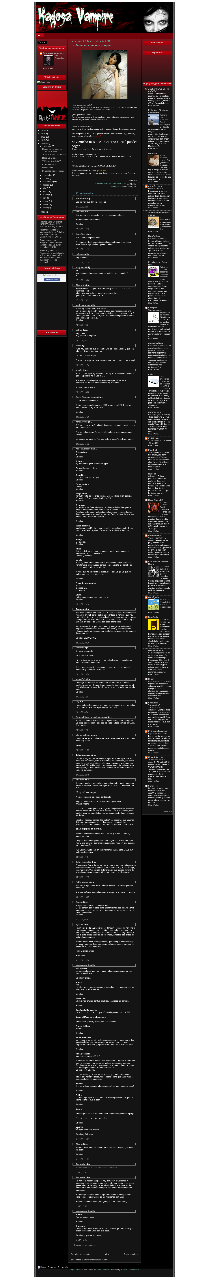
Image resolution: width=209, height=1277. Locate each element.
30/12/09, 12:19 (82, 877)
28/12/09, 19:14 (82, 604)
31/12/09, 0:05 (82, 919)
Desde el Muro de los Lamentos (91, 717)
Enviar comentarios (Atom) (96, 1260)
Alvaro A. (80, 285)
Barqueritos (81, 198)
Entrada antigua (131, 1254)
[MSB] (151, 679)
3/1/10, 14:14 (81, 1240)
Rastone (152, 474)
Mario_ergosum (83, 305)
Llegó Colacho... (49, 158)
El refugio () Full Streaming (159, 415)
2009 (43, 143)
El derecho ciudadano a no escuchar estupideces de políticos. (159, 348)
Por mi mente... (155, 536)
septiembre (48, 182)
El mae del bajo (83, 735)
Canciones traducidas (53, 53)
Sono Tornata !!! (155, 441)
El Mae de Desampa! (158, 731)
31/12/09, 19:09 (82, 1139)
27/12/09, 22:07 (82, 207)
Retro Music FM (155, 500)
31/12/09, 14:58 (82, 960)
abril (45, 198)
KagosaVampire (83, 449)
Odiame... (152, 476)
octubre (46, 178)
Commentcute (134, 1270)
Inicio (107, 1254)
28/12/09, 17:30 (82, 417)
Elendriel (152, 450)
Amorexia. (80, 1164)
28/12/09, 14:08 (82, 392)
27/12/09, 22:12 (82, 229)
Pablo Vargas (82, 882)
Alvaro (79, 1144)
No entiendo (47, 168)
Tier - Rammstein (59, 57)
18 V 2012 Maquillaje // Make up (165, 602)
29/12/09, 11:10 (82, 750)
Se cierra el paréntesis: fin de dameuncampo (159, 654)
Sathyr (79, 330)
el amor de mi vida (164, 620)
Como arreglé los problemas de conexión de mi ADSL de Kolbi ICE (165, 383)
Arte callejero (154, 681)
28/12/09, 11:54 (82, 365)
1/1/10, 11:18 (81, 1172)
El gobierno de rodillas (165, 313)
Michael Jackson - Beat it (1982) (164, 506)
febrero (46, 205)
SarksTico (80, 234)
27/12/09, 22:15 (82, 262)
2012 (43, 134)
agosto (46, 185)
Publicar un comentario (84, 1245)
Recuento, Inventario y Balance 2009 (52, 150)
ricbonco (80, 212)
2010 (43, 140)
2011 (43, 137)
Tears (150, 452)
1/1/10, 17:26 (81, 1206)
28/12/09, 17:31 (82, 444)
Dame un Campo (156, 650)
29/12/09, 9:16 (82, 730)
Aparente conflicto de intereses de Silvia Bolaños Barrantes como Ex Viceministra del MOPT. (52, 233)
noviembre (48, 175)
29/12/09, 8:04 (82, 712)
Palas (78, 345)
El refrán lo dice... (50, 164)
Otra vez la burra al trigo (165, 567)
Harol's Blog (154, 236)
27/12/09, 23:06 (82, 280)
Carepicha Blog (155, 343)
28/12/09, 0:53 (82, 325)
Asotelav (80, 648)
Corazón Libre (155, 186)
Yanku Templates (103, 1270)
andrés (79, 370)
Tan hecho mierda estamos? (155, 709)
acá (136, 180)
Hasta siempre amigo (163, 157)
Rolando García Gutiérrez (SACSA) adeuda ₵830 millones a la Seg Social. (51, 224)
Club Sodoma (154, 412)
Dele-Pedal (153, 617)
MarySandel (81, 267)
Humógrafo (153, 597)
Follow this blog (52, 279)
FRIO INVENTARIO (156, 189)
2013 (43, 130)
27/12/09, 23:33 (82, 300)
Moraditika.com (155, 757)
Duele (151, 94)
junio (45, 191)
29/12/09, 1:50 (82, 697)
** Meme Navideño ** (51, 161)
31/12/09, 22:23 (82, 1159)
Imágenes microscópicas (53, 171)
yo (135, 186)
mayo (45, 195)
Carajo (79, 902)
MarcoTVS (81, 679)
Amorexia (152, 153)
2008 (43, 212)
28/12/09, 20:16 (82, 643)
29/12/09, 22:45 (82, 775)
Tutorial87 (124, 1270)
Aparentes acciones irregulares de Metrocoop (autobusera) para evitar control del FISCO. (51, 243)
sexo (130, 186)
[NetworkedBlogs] (51, 275)
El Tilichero (153, 438)
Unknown (80, 254)
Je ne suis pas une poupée (54, 155)
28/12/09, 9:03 (82, 340)
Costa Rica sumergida (86, 397)
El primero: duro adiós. (158, 734)
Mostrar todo (168, 811)
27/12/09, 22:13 (82, 249)
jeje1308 (79, 924)
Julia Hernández (83, 862)
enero (45, 208)
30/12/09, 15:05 (82, 897)
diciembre (47, 146)
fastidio (123, 186)
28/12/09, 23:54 (82, 674)
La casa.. (152, 788)
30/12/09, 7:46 (82, 857)
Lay (77, 702)
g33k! (150, 374)
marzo (46, 201)
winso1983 (81, 422)
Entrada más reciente (80, 1254)
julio (45, 188)
